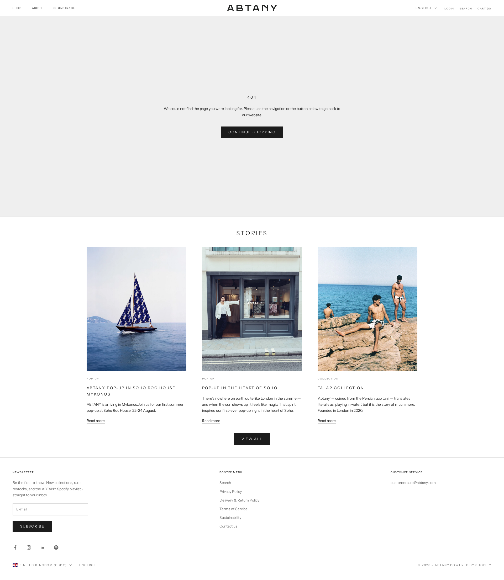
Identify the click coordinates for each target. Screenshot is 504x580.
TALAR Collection (341, 388)
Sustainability (230, 517)
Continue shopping (252, 132)
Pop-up (93, 378)
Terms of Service (233, 509)
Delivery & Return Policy (239, 500)
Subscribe (32, 526)
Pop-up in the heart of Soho (239, 388)
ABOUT (37, 8)
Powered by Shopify (470, 565)
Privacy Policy (230, 491)
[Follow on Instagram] (29, 547)
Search (225, 482)
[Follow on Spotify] (56, 547)
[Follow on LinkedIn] (42, 547)
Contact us (228, 526)
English (423, 8)
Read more (96, 420)
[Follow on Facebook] (15, 547)
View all (252, 439)
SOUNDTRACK (64, 8)
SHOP (17, 8)
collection (328, 378)
